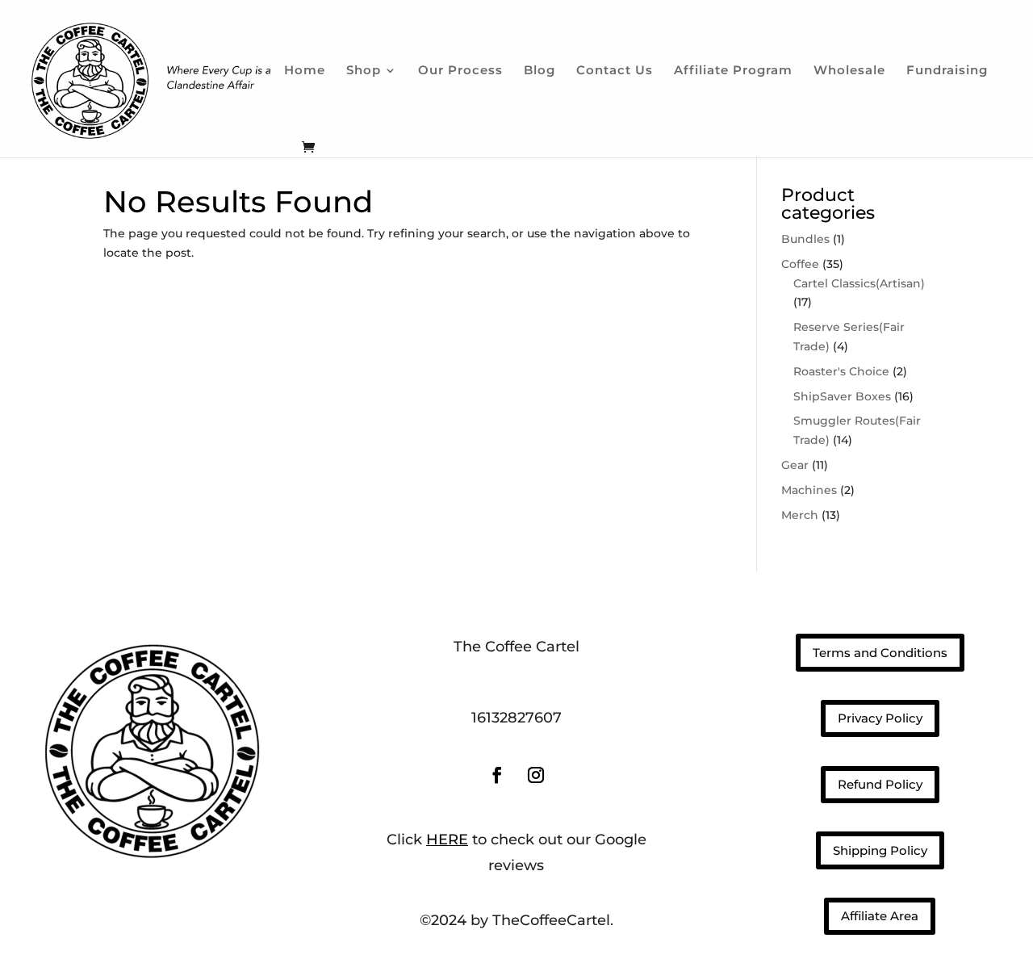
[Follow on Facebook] (497, 775)
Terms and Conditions (880, 652)
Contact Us (614, 71)
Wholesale (849, 71)
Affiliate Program (733, 71)
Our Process (460, 71)
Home (304, 71)
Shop (363, 71)
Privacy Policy (880, 718)
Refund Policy (880, 784)
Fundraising (947, 71)
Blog (539, 71)
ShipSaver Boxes (842, 396)
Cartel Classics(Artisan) (859, 283)
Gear (795, 465)
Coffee (800, 264)
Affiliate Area (879, 915)
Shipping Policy (880, 850)
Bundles (805, 239)
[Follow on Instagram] (536, 775)
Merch (799, 515)
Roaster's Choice (841, 371)
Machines (809, 490)
